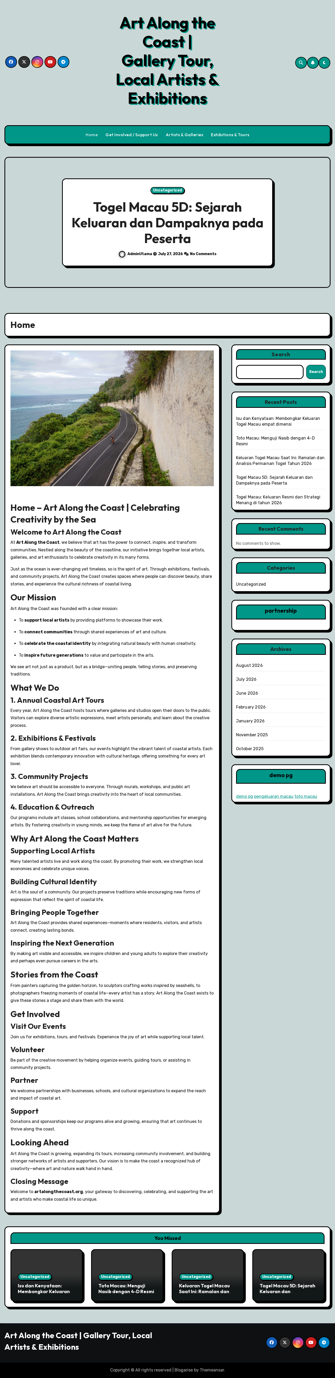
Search (281, 354)
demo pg (244, 796)
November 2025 (252, 734)
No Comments (204, 254)
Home (92, 134)
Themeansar (212, 1370)
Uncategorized (167, 190)
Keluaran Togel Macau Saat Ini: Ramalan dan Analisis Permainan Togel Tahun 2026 (204, 1294)
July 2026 (246, 679)
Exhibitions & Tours (230, 134)
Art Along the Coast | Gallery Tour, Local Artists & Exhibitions (167, 60)
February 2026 (251, 707)
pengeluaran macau (273, 796)
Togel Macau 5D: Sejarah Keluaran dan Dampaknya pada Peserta (287, 1294)
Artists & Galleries (184, 134)
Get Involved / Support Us (131, 134)
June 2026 (247, 693)
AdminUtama (139, 254)
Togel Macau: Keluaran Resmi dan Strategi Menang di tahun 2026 (167, 222)
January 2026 (250, 720)
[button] (321, 223)
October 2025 (250, 748)
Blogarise (184, 1370)
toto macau (305, 796)
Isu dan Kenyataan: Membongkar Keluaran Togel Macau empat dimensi (44, 1294)
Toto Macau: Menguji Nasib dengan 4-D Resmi (126, 1288)
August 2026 (249, 665)
